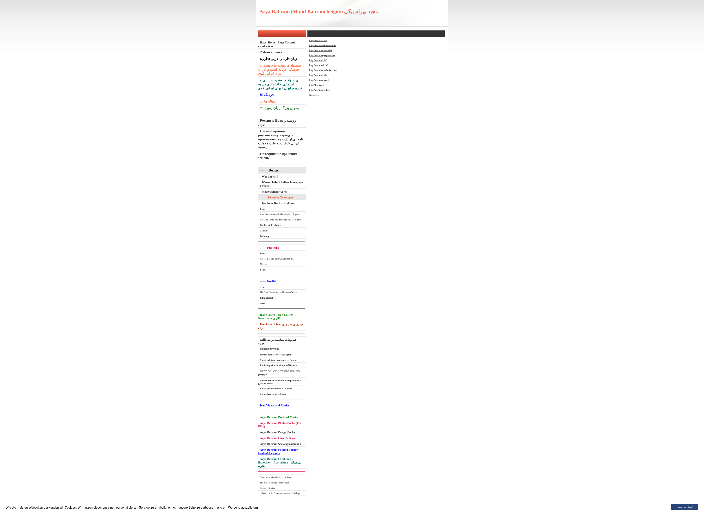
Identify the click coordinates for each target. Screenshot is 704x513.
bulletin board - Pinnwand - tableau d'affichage (280, 493)
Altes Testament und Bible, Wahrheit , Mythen (280, 214)
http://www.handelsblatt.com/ (323, 70)
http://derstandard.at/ (319, 90)
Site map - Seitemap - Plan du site (274, 482)
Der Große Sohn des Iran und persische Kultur (280, 219)
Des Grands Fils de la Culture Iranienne (277, 259)
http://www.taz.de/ (318, 60)
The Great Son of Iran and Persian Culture (278, 292)
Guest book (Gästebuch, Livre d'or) (275, 477)
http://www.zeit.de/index (320, 50)
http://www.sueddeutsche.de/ (322, 45)
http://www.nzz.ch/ (318, 75)
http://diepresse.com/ (319, 80)
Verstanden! (684, 507)
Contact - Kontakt (267, 488)
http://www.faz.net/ (318, 40)
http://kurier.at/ (316, 85)
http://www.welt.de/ (318, 65)
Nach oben (314, 95)
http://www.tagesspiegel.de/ (322, 55)
